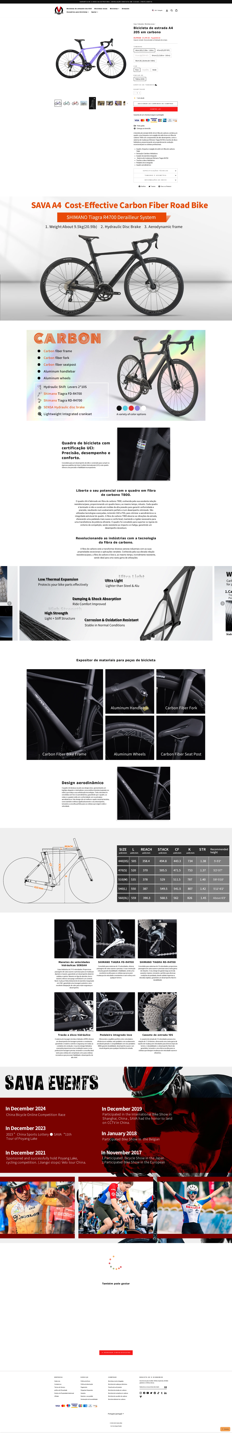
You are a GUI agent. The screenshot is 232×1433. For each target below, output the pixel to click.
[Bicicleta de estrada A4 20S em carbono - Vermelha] (69, 1333)
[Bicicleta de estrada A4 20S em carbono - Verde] (71, 1333)
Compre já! (155, 109)
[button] (9, 603)
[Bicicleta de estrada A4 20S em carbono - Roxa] (66, 1333)
